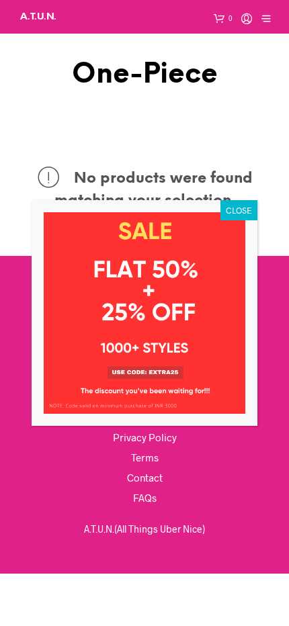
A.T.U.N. (38, 16)
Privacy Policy (145, 437)
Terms (145, 457)
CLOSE (239, 210)
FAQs (145, 498)
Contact (145, 478)
